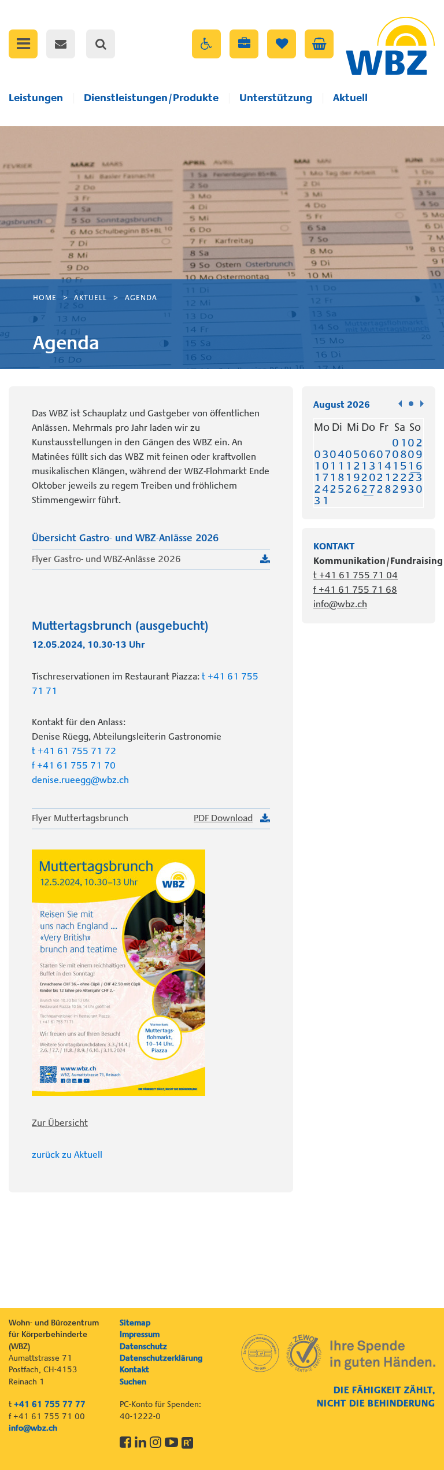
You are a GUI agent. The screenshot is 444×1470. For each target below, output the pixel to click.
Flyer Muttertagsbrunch (142, 818)
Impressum (140, 1334)
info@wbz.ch (340, 604)
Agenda (141, 297)
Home (45, 297)
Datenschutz (143, 1346)
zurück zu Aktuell (67, 1155)
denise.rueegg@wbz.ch (80, 780)
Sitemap (135, 1322)
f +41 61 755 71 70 (74, 765)
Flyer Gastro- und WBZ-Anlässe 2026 (106, 559)
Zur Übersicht (60, 1123)
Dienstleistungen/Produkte (151, 97)
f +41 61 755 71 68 (355, 590)
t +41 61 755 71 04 (355, 575)
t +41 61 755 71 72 (74, 751)
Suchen (133, 1381)
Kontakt (134, 1369)
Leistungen (36, 97)
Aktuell (350, 97)
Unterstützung (275, 97)
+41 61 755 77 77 (50, 1404)
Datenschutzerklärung (161, 1358)
